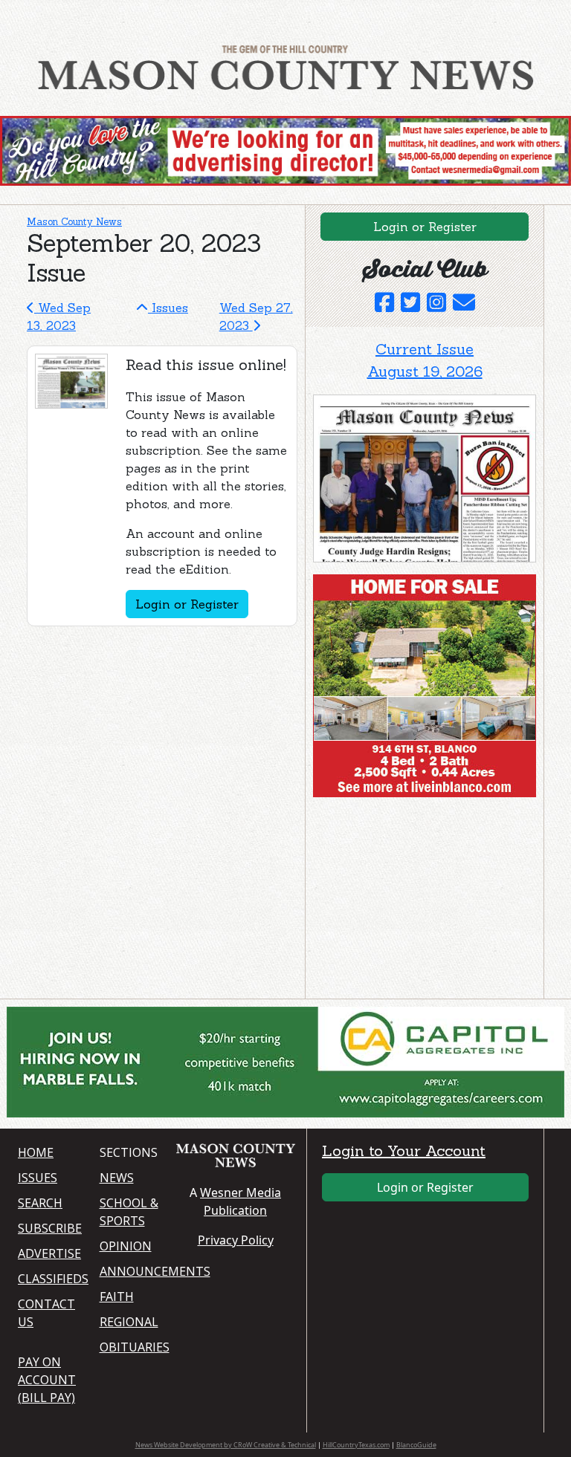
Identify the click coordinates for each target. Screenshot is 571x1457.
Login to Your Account (403, 1150)
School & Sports (129, 1212)
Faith (117, 1296)
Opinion (126, 1246)
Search (40, 1203)
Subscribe (50, 1228)
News (117, 1177)
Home (36, 1152)
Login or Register (187, 604)
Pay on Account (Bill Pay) (47, 1380)
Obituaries (132, 1347)
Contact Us (46, 1313)
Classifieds (50, 1279)
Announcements (132, 1271)
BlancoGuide (416, 1445)
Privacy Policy (236, 1240)
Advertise (49, 1253)
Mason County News (74, 221)
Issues (168, 307)
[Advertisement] (424, 901)
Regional (129, 1322)
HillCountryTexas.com (356, 1445)
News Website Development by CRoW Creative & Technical (225, 1445)
